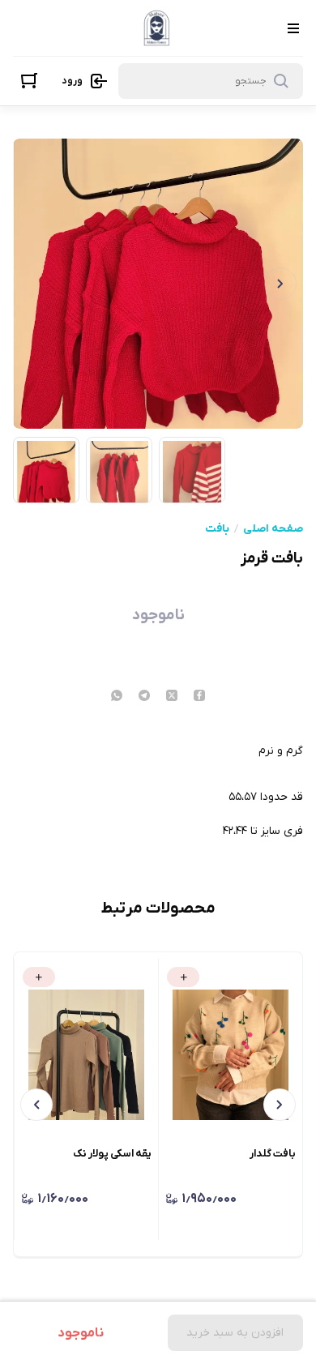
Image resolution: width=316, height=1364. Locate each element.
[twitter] (171, 697)
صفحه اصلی (273, 529)
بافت (217, 529)
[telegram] (144, 697)
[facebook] (199, 697)
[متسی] (157, 28)
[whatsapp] (116, 697)
